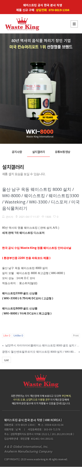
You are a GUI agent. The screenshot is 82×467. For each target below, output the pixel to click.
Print (76, 335)
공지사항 (17, 152)
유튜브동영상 (62, 152)
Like (6, 335)
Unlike (18, 335)
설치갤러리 (38, 152)
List (6, 360)
